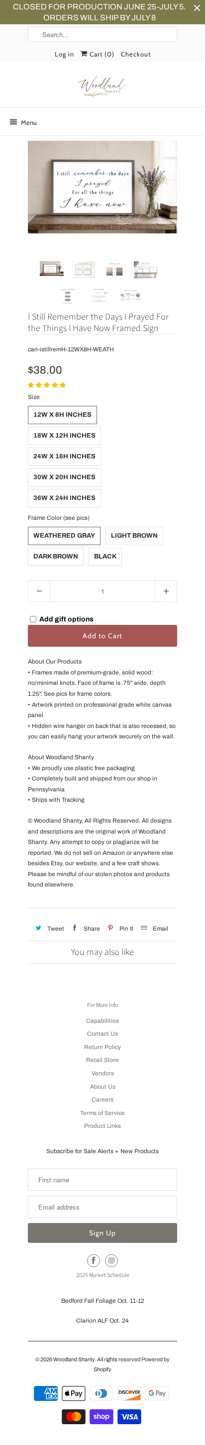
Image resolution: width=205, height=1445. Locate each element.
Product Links (102, 1125)
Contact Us (102, 1033)
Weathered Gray (64, 535)
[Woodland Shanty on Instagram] (111, 1260)
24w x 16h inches (64, 456)
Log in (64, 54)
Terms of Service (102, 1113)
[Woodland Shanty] (102, 87)
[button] (47, 385)
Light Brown (134, 535)
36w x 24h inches (64, 498)
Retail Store (102, 1059)
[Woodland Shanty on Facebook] (93, 1260)
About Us (102, 1086)
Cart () (101, 54)
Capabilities (102, 1020)
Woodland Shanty (74, 1359)
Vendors (103, 1073)
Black (105, 556)
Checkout (136, 54)
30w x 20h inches (64, 477)
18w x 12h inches (64, 435)
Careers (102, 1099)
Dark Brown (55, 556)
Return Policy (102, 1047)
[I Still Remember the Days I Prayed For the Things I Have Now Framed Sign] (102, 187)
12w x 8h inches (62, 414)
